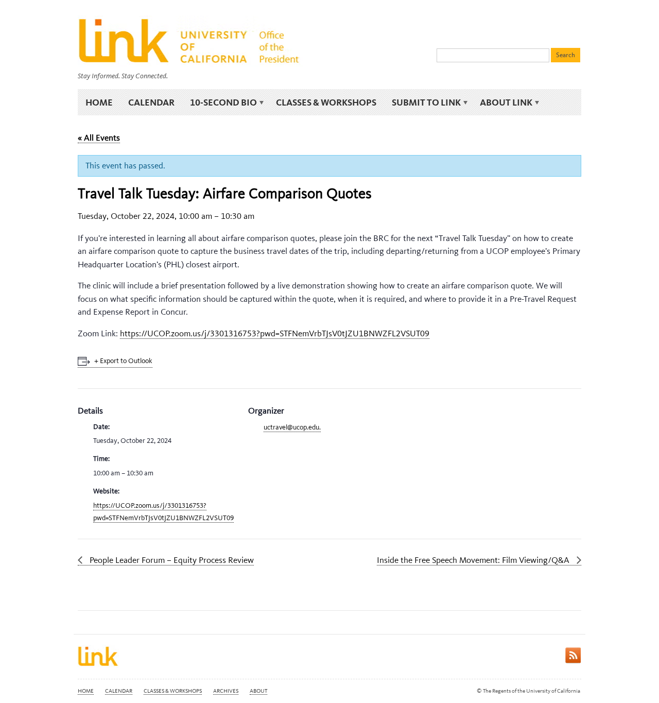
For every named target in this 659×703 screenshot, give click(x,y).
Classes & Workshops (326, 102)
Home (99, 102)
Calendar (151, 102)
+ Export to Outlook (123, 360)
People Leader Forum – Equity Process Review (171, 560)
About (258, 691)
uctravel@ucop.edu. (292, 427)
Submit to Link (422, 102)
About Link (502, 102)
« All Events (99, 137)
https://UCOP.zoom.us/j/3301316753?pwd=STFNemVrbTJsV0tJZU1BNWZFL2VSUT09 (274, 333)
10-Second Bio (219, 102)
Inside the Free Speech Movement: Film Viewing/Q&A (474, 560)
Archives (225, 691)
